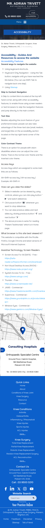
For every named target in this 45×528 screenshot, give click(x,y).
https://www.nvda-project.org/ (19, 269)
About (22, 389)
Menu (18, 22)
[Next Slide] (42, 350)
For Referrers (31, 14)
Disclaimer (27, 519)
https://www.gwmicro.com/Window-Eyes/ (24, 309)
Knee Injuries (22, 423)
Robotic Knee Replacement (22, 450)
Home (22, 385)
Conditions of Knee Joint (22, 392)
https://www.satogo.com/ (16, 276)
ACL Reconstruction (22, 457)
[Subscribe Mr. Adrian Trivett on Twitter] (18, 488)
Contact (22, 403)
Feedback (16, 519)
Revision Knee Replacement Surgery (22, 453)
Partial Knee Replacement (22, 446)
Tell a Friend (27, 522)
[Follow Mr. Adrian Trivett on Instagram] (25, 488)
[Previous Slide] (2, 350)
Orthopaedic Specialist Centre (22, 354)
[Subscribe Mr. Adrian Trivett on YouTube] (31, 488)
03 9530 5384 (32, 372)
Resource (22, 400)
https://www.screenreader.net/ (18, 284)
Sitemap (14, 87)
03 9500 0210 (14, 16)
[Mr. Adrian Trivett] (24, 5)
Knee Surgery (22, 396)
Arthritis (22, 412)
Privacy (38, 519)
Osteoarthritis (22, 416)
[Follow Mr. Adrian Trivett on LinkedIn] (11, 488)
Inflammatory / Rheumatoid (22, 419)
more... (22, 434)
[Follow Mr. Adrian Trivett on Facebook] (7, 488)
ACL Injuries (22, 430)
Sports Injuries (22, 427)
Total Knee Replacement (22, 443)
